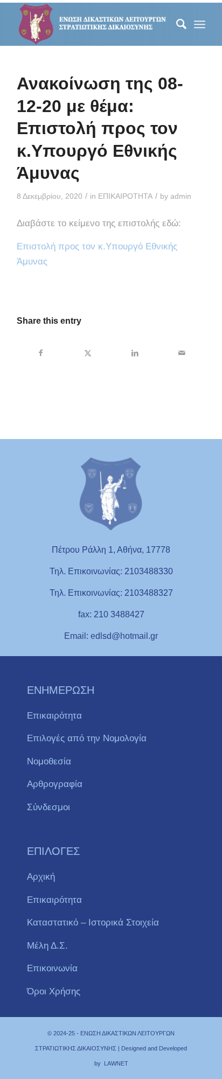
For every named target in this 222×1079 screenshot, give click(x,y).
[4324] (92, 24)
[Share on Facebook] (40, 352)
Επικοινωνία (52, 968)
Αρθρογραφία (54, 784)
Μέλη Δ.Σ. (47, 946)
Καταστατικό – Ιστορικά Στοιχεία (93, 922)
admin (180, 196)
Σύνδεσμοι (48, 807)
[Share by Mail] (181, 352)
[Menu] (199, 24)
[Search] (175, 24)
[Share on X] (88, 352)
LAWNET (116, 1063)
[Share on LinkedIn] (135, 352)
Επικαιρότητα (54, 716)
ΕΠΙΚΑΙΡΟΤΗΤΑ (125, 196)
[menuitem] (175, 24)
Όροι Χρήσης (53, 991)
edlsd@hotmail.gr (124, 636)
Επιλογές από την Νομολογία (87, 738)
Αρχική (41, 877)
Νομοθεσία (49, 761)
